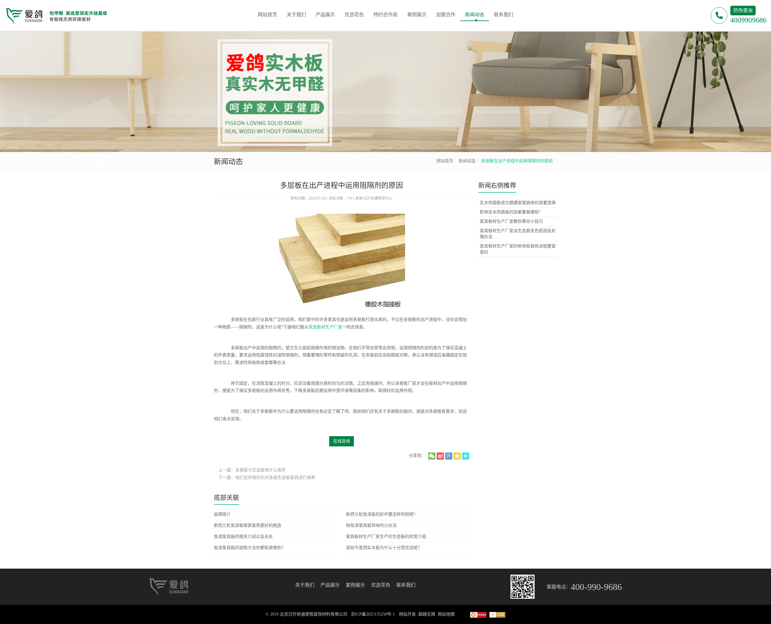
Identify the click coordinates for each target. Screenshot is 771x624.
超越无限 (426, 614)
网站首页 (444, 161)
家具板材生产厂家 (325, 327)
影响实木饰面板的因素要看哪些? (510, 212)
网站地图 (446, 614)
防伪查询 (743, 10)
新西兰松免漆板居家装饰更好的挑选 (247, 525)
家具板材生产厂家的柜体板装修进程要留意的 (518, 249)
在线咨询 (341, 441)
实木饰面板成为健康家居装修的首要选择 (518, 202)
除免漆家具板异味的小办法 (371, 525)
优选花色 (380, 585)
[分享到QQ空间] (457, 456)
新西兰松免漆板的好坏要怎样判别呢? (380, 514)
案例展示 (355, 585)
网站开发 (407, 614)
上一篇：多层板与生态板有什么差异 (252, 470)
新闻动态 (467, 161)
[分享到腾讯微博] (448, 456)
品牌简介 (222, 514)
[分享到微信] (431, 456)
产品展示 (330, 585)
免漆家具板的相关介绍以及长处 (243, 536)
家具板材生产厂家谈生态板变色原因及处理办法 (518, 233)
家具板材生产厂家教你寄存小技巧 (511, 221)
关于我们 (304, 585)
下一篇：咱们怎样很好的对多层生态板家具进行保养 (266, 477)
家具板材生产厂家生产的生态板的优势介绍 (386, 536)
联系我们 (406, 585)
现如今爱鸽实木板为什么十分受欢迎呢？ (384, 547)
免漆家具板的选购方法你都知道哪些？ (250, 547)
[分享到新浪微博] (440, 456)
